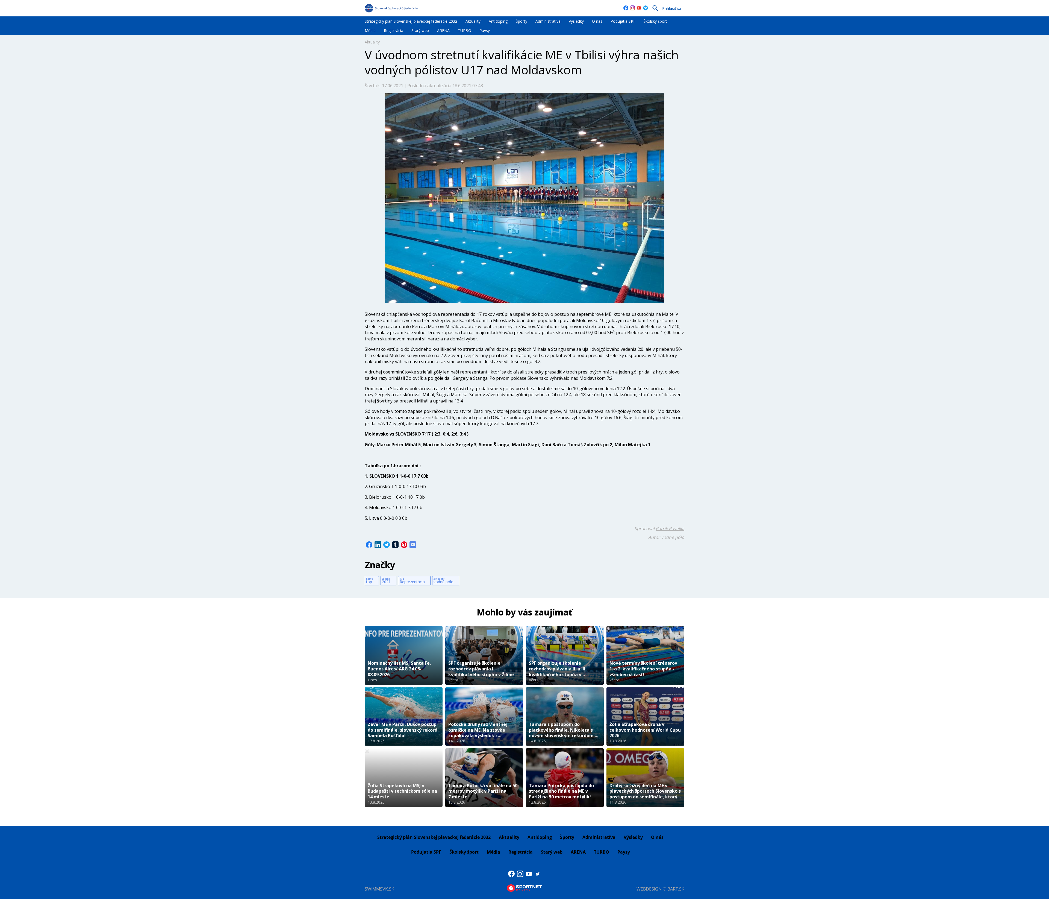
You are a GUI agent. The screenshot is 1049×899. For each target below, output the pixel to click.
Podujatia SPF (623, 21)
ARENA (443, 30)
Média (370, 30)
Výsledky (576, 21)
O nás (597, 21)
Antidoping (498, 21)
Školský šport (655, 21)
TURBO (464, 30)
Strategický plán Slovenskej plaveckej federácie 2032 (411, 21)
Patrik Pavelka (670, 529)
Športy (521, 21)
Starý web (420, 30)
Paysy (484, 30)
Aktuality (473, 21)
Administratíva (548, 21)
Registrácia (393, 30)
